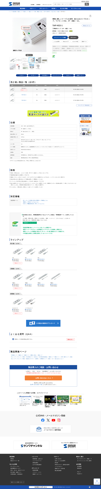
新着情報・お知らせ (38, 458)
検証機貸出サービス (15, 468)
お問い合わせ (58, 458)
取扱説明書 (35, 470)
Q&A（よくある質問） (60, 460)
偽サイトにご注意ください (17, 482)
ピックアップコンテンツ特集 (18, 356)
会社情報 (32, 4)
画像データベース (37, 474)
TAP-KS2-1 (29, 309)
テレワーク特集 (73, 404)
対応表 (53, 8)
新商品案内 (35, 462)
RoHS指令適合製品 (43, 356)
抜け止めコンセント (59, 358)
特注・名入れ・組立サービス (18, 470)
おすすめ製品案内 (37, 464)
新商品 (12, 458)
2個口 (58, 11)
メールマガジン (59, 466)
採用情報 (38, 4)
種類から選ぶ (33, 355)
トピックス (35, 456)
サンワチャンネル (76, 8)
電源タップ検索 (85, 125)
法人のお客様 (13, 464)
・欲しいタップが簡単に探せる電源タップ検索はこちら (35, 200)
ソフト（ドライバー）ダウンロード (25, 404)
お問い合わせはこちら (43, 378)
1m (52, 358)
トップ (10, 11)
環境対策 (79, 468)
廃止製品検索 (58, 470)
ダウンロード (43, 8)
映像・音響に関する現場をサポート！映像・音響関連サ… (50, 405)
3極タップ (40, 355)
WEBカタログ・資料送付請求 (62, 464)
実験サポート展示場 (60, 468)
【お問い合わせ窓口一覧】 (36, 384)
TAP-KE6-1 (41, 284)
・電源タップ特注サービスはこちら (30, 202)
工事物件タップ (43, 358)
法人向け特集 (64, 8)
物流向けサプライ (30, 358)
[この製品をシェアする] (90, 16)
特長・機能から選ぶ (38, 11)
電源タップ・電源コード (28, 11)
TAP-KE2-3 (23, 94)
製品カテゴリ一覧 (15, 460)
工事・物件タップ (65, 356)
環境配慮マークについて (29, 222)
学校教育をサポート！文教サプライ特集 (62, 404)
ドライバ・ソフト (37, 472)
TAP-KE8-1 (54, 284)
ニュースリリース (37, 460)
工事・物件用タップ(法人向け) (50, 11)
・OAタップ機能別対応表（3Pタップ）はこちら (33, 203)
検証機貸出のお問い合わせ (41, 487)
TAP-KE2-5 (23, 100)
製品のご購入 (80, 456)
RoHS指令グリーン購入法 (31, 356)
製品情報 (22, 8)
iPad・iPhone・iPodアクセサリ (37, 404)
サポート (32, 8)
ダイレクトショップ (47, 4)
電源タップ (20, 11)
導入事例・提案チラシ (16, 472)
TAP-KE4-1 (29, 284)
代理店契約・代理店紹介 (17, 474)
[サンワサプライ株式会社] (14, 4)
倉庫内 (36, 358)
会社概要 (79, 466)
